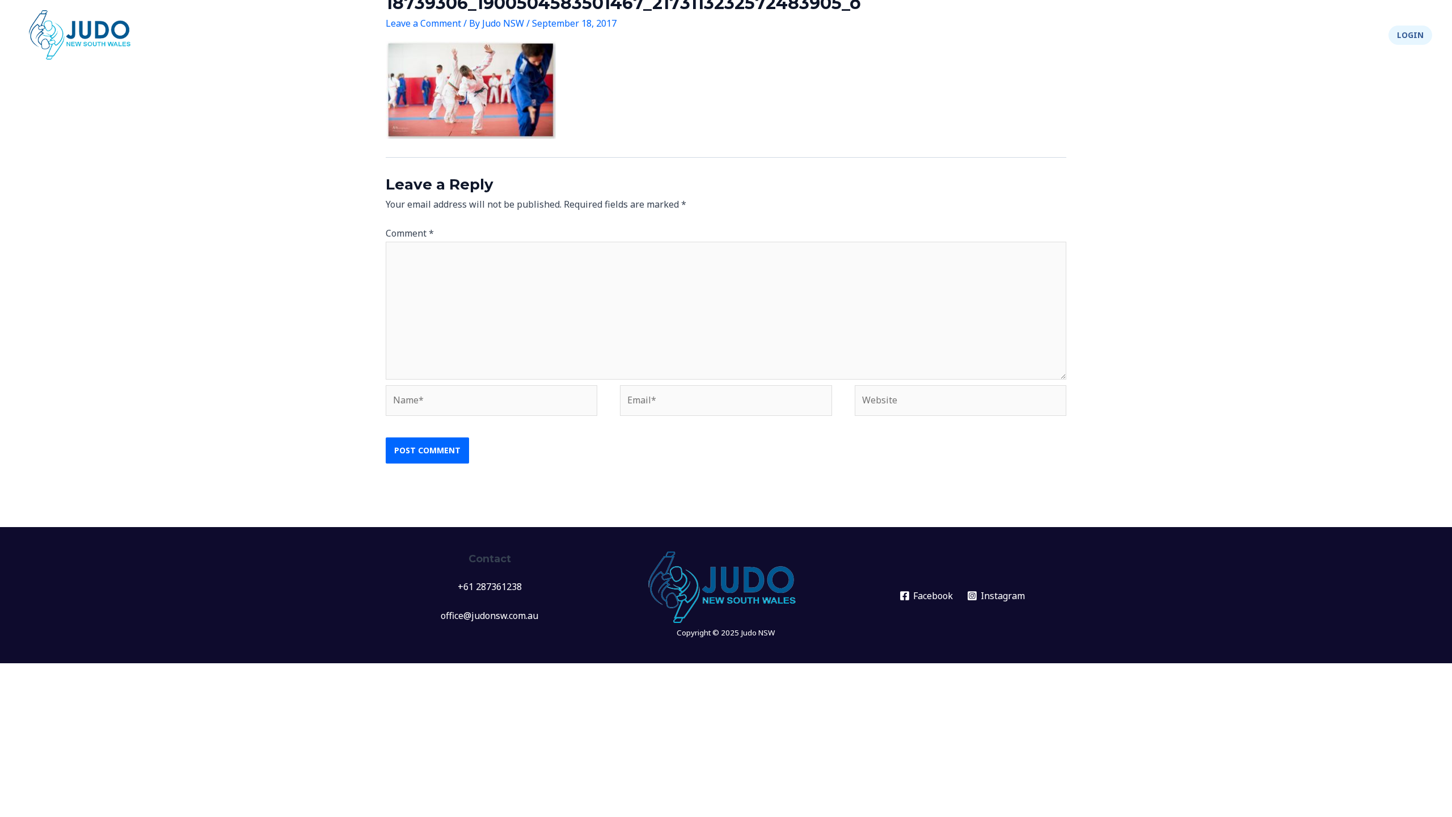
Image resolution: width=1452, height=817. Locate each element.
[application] (1067, 35)
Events (1047, 35)
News (1002, 35)
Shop (1357, 35)
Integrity (1298, 35)
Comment (410, 233)
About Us (1231, 35)
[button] (1410, 35)
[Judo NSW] (82, 34)
